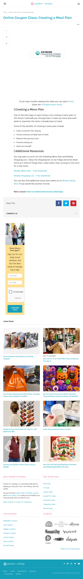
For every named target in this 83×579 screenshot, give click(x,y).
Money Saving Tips (12, 495)
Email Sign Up (22, 571)
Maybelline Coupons (10, 521)
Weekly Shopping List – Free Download (32, 175)
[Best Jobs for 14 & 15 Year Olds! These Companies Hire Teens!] (61, 341)
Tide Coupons (8, 525)
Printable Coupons (32, 493)
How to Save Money (49, 356)
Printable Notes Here (51, 104)
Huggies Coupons (9, 529)
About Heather (8, 502)
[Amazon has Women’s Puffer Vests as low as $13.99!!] (21, 449)
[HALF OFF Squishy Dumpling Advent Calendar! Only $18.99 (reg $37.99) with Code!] (61, 449)
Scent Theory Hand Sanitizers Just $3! (57, 429)
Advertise (28, 502)
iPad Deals (47, 484)
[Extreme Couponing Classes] (47, 54)
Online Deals (20, 493)
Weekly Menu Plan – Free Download (30, 170)
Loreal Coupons (8, 537)
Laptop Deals (48, 492)
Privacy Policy (9, 574)
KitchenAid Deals (49, 500)
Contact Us (19, 502)
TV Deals (46, 488)
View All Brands (8, 545)
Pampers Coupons (9, 533)
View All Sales (48, 508)
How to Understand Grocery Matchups (45, 191)
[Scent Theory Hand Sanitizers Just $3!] (61, 414)
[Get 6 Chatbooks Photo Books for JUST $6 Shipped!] (21, 341)
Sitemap (18, 574)
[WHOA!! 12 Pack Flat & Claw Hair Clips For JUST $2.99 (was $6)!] (21, 414)
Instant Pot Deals (49, 496)
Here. (71, 101)
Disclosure (32, 571)
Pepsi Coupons (8, 541)
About (5, 571)
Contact (12, 571)
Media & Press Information (70, 549)
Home (5, 12)
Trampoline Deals (49, 504)
